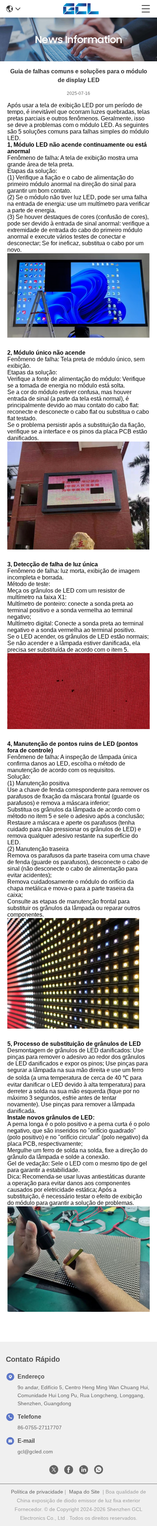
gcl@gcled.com (35, 1451)
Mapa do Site (84, 1492)
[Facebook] (69, 1472)
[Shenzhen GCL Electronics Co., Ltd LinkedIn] (83, 1472)
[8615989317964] (98, 1472)
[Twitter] (54, 1472)
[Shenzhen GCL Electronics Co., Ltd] (81, 8)
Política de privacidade (37, 1492)
